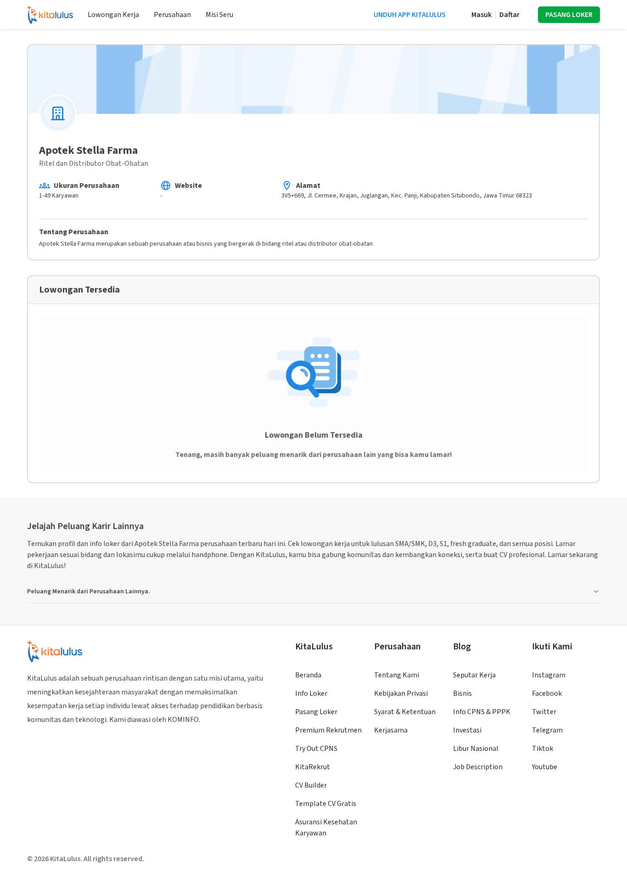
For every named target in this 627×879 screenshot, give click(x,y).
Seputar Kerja (474, 675)
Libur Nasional (475, 749)
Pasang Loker (316, 712)
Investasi (467, 730)
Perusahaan (172, 15)
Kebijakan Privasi (401, 693)
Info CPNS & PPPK (481, 712)
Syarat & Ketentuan (405, 712)
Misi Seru (219, 15)
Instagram (548, 675)
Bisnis (462, 693)
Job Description (478, 767)
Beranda (308, 675)
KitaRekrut (312, 767)
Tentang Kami (396, 675)
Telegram (547, 730)
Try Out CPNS (316, 749)
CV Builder (311, 785)
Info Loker (311, 693)
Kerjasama (391, 730)
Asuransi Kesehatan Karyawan (326, 827)
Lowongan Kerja (113, 15)
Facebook (547, 693)
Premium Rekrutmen (328, 730)
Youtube (544, 767)
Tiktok (542, 749)
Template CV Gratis (325, 804)
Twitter (544, 712)
